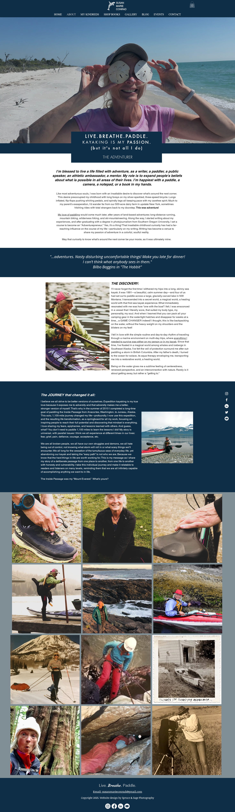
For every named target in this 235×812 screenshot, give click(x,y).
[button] (192, 4)
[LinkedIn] (120, 806)
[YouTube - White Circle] (227, 419)
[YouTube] (127, 806)
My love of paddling (69, 214)
